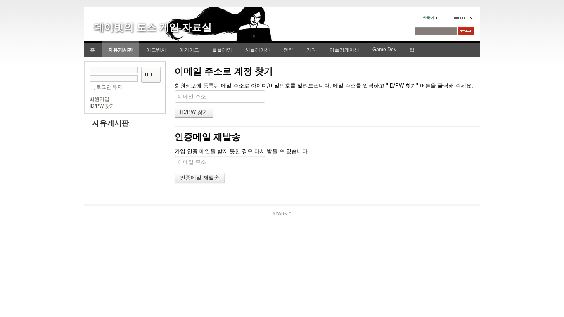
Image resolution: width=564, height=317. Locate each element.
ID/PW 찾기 (102, 106)
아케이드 (189, 50)
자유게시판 (120, 50)
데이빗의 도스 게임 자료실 (153, 27)
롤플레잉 (222, 50)
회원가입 (99, 99)
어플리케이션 (344, 50)
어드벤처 (156, 50)
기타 (311, 50)
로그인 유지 (109, 87)
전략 (288, 50)
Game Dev (384, 49)
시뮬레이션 (257, 50)
